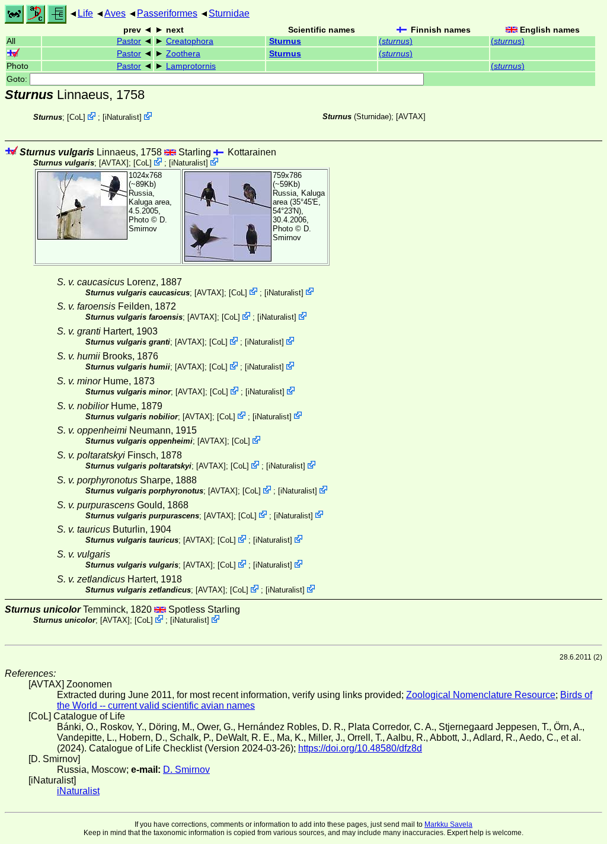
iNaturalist (122, 117)
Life (85, 13)
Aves (115, 13)
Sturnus (285, 41)
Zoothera (183, 53)
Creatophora (189, 41)
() (396, 41)
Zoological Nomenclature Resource (480, 695)
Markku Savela (448, 824)
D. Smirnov (148, 224)
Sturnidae (229, 13)
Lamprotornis (191, 66)
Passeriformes (167, 13)
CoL (76, 117)
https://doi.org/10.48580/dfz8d (360, 748)
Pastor (129, 41)
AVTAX (410, 116)
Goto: (18, 79)
